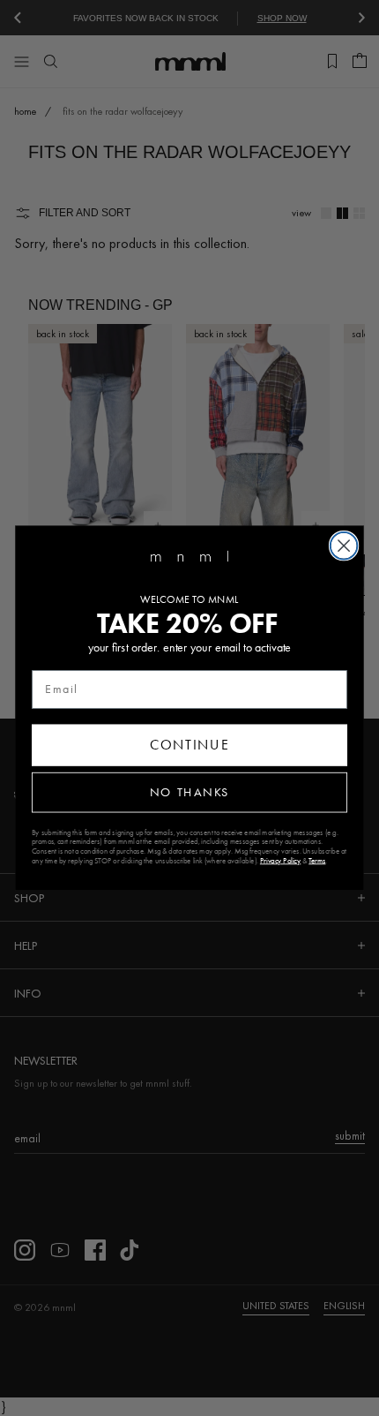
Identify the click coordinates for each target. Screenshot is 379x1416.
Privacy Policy (280, 860)
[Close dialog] (344, 546)
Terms (316, 860)
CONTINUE (189, 744)
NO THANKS (189, 792)
